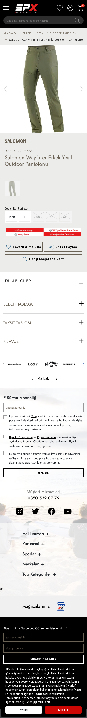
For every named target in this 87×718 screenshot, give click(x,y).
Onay (34, 416)
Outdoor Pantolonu (64, 33)
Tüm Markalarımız (43, 378)
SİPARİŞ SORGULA (43, 659)
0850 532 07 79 (44, 498)
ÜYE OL (43, 473)
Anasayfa (10, 33)
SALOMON (16, 141)
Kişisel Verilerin (46, 437)
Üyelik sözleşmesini (21, 437)
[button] (82, 89)
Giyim (40, 33)
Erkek (27, 33)
